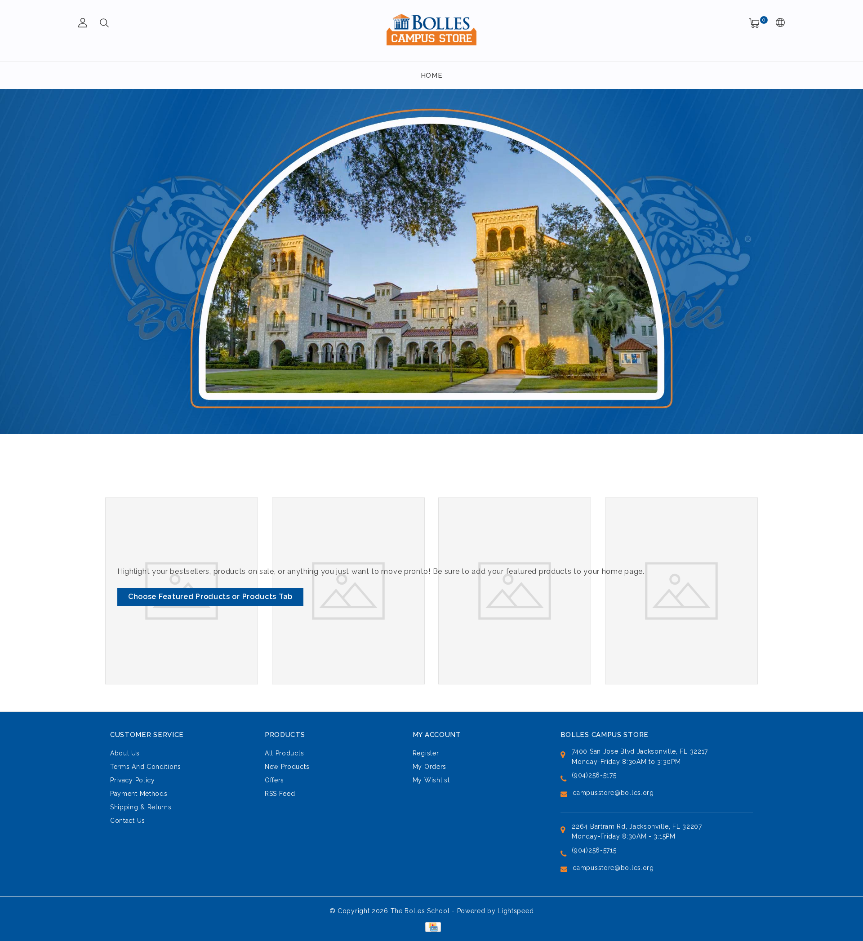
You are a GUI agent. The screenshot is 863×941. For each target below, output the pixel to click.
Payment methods (139, 793)
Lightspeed (516, 910)
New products (287, 766)
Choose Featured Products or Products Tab (210, 596)
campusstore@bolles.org (613, 792)
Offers (274, 780)
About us (125, 753)
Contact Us (127, 820)
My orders (429, 766)
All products (284, 753)
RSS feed (280, 793)
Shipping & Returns (141, 807)
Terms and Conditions (145, 766)
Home (432, 75)
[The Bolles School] (431, 29)
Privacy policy (132, 780)
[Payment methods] (431, 926)
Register (426, 753)
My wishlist (431, 780)
